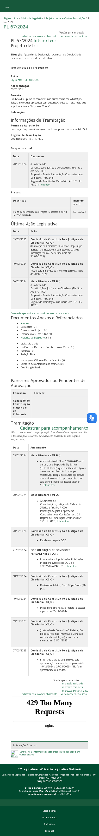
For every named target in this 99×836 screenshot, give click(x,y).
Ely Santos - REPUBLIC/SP (25, 80)
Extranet (49, 831)
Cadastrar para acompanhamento (39, 36)
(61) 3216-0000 (58, 791)
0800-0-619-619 (51, 788)
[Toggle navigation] (7, 6)
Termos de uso (49, 817)
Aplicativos (49, 824)
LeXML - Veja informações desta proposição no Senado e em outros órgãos (49, 753)
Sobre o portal (49, 810)
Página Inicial (11, 18)
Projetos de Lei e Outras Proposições (65, 18)
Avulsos (24, 323)
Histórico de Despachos (33, 337)
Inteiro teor (45, 40)
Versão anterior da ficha (73, 36)
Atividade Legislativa (32, 18)
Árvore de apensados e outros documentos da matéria (40, 313)
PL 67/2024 (16, 26)
